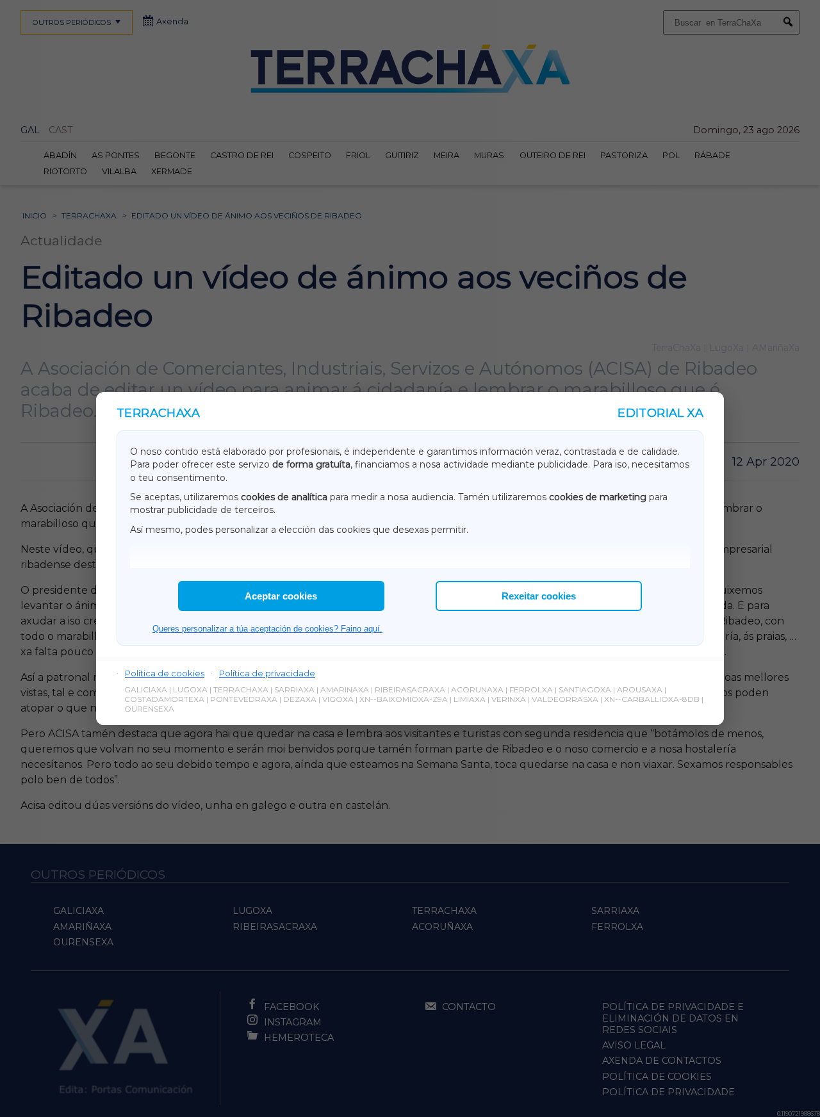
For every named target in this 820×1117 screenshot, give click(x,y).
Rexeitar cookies (539, 596)
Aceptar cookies (281, 596)
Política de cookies (164, 673)
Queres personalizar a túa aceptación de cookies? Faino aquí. (267, 628)
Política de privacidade (267, 673)
